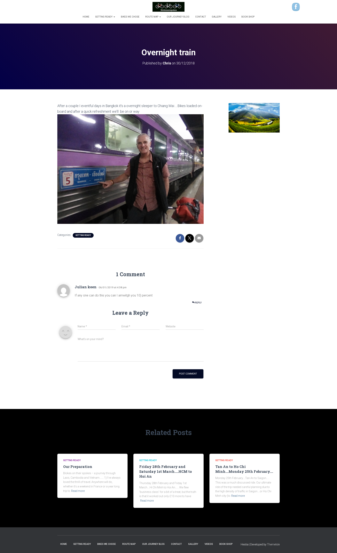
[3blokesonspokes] (169, 7)
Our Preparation (77, 466)
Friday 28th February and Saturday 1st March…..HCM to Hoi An (165, 471)
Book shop (248, 16)
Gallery (217, 16)
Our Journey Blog (178, 16)
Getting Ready (104, 16)
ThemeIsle (273, 544)
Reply (198, 302)
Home (86, 16)
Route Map (152, 16)
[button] (114, 16)
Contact (200, 16)
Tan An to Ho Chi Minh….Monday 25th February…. (244, 469)
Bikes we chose (130, 16)
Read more (78, 490)
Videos (231, 16)
